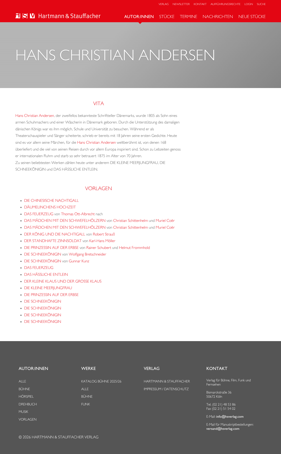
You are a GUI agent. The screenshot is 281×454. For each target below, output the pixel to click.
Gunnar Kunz (79, 261)
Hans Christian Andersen (34, 115)
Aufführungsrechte (225, 4)
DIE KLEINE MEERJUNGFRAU (48, 288)
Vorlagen (28, 419)
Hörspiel (26, 396)
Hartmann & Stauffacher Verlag (65, 437)
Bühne (24, 389)
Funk (85, 404)
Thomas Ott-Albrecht (78, 214)
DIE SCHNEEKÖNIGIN (43, 254)
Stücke (166, 16)
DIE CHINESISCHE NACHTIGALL (51, 200)
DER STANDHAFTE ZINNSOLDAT (53, 241)
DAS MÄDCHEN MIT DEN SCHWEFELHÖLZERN (65, 220)
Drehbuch (28, 404)
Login (249, 4)
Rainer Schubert (98, 247)
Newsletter (181, 4)
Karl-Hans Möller (102, 241)
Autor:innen (139, 16)
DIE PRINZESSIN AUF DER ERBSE (51, 247)
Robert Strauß (104, 234)
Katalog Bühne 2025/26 (101, 381)
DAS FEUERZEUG (38, 214)
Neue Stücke (252, 16)
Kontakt (200, 4)
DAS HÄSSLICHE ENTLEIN (46, 274)
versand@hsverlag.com (222, 428)
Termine (188, 16)
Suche (261, 4)
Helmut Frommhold (134, 247)
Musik (23, 412)
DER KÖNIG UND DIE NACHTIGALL (54, 234)
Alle (22, 381)
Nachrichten (218, 16)
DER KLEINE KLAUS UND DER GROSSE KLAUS (62, 281)
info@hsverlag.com (230, 416)
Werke (88, 368)
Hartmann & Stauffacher (167, 381)
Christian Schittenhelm (130, 220)
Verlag (164, 4)
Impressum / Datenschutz (166, 389)
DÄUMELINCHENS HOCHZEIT (50, 207)
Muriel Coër (165, 220)
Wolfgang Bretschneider (87, 254)
